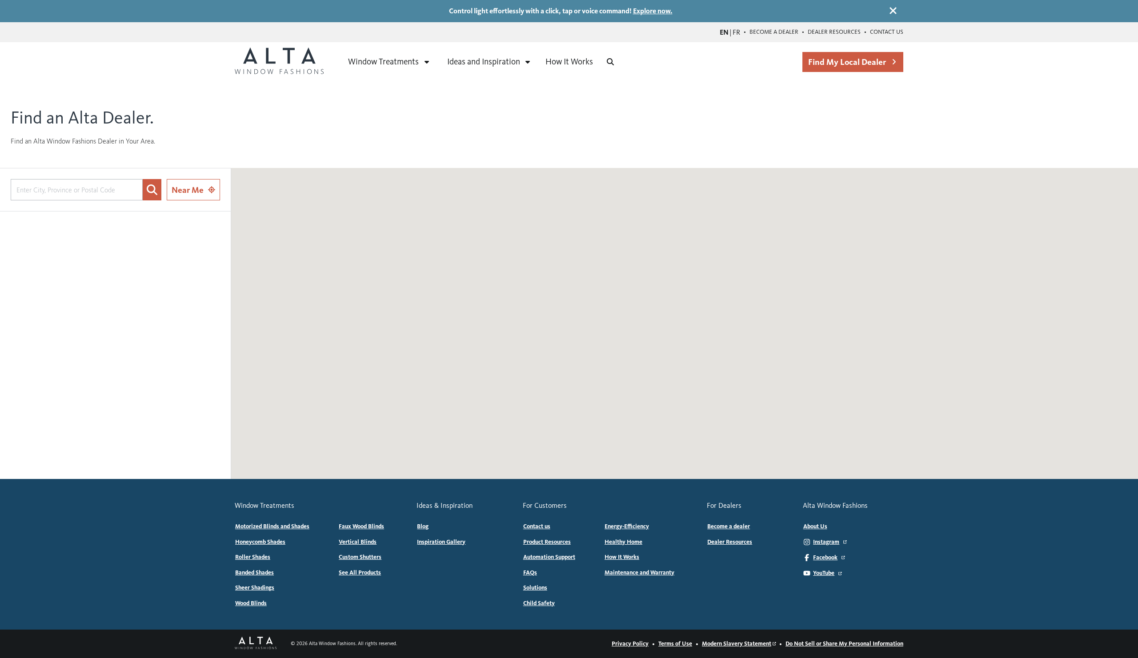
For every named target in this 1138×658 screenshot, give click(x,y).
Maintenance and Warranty (639, 572)
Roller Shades (252, 557)
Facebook (825, 557)
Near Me (188, 190)
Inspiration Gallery (441, 542)
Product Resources (547, 542)
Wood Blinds (251, 603)
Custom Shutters (360, 557)
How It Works (569, 61)
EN (724, 32)
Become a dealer (773, 32)
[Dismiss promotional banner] (893, 10)
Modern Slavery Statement (736, 643)
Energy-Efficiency (627, 526)
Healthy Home (623, 542)
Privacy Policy (630, 643)
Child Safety (539, 603)
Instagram (826, 542)
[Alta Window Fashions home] (279, 62)
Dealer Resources (834, 32)
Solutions (535, 587)
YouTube (823, 573)
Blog (423, 526)
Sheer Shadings (254, 587)
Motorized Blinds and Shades (272, 526)
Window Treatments (383, 61)
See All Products (360, 572)
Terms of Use (675, 643)
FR (736, 32)
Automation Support (549, 557)
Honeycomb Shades (260, 542)
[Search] (610, 62)
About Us (815, 526)
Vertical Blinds (358, 542)
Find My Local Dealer (847, 62)
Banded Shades (254, 572)
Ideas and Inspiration (483, 61)
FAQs (530, 572)
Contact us (886, 32)
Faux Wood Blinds (361, 526)
